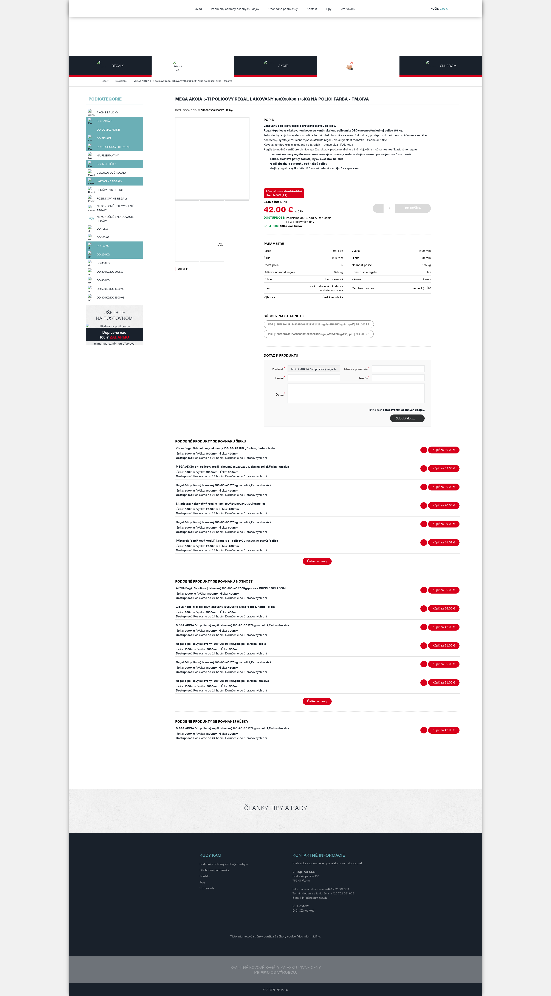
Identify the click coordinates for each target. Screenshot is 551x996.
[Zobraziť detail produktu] (423, 450)
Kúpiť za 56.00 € (444, 450)
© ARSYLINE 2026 (275, 989)
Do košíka (413, 208)
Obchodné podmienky (283, 8)
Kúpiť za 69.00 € (444, 524)
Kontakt (312, 8)
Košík (439, 8)
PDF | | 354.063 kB (318, 324)
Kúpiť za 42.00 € (444, 468)
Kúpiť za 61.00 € (444, 645)
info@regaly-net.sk (314, 897)
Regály (104, 81)
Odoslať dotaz (405, 418)
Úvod (198, 8)
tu (318, 936)
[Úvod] (94, 81)
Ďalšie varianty (317, 561)
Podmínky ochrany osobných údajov (235, 8)
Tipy (328, 8)
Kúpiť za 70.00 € (444, 505)
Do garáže (121, 81)
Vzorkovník (348, 8)
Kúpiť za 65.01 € (444, 542)
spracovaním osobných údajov (403, 409)
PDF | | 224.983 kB (318, 334)
